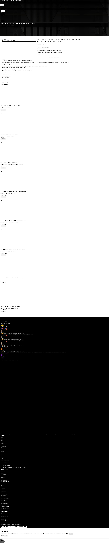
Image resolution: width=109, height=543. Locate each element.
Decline (71, 533)
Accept (6, 535)
